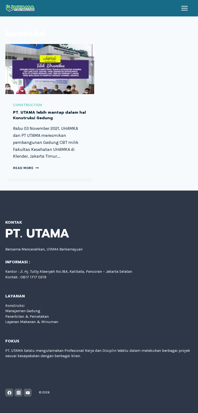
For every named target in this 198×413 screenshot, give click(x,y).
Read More (26, 168)
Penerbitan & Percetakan (27, 316)
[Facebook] (9, 393)
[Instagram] (18, 393)
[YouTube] (28, 393)
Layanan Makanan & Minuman (31, 321)
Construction (27, 105)
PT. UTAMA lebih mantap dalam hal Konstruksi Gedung (49, 115)
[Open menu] (185, 8)
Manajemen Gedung (22, 311)
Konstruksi (15, 305)
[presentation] (49, 69)
